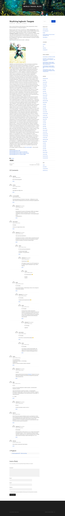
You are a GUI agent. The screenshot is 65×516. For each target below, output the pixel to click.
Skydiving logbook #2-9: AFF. (15, 150)
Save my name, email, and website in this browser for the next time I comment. (24, 491)
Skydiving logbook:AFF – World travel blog (19, 453)
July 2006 (44, 104)
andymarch (18, 23)
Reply (14, 181)
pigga (14, 382)
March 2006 (45, 109)
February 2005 (45, 130)
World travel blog (32, 6)
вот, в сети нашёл (28, 147)
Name (11, 478)
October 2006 (45, 98)
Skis (43, 46)
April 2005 (44, 126)
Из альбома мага (45, 30)
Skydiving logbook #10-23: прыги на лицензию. (18, 151)
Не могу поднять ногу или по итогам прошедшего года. (48, 35)
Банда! (44, 32)
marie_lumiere (15, 221)
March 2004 (45, 150)
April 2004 (44, 148)
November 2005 (45, 113)
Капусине (29, 374)
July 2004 (44, 143)
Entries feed (44, 166)
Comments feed (45, 168)
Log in (44, 164)
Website (11, 487)
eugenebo (14, 176)
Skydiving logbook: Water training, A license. (49, 64)
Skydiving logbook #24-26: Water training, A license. (19, 153)
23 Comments (24, 23)
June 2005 (44, 122)
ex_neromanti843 (16, 195)
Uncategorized (45, 49)
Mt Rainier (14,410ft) (52, 56)
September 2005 (45, 117)
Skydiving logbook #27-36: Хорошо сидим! (18, 154)
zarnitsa (14, 185)
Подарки (12, 164)
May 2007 (44, 89)
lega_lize (14, 412)
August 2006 (45, 102)
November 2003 (45, 157)
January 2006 (45, 111)
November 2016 (45, 78)
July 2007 (44, 87)
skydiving (11, 160)
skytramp (14, 440)
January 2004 (45, 154)
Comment (11, 467)
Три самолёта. (45, 37)
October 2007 (45, 85)
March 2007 (45, 93)
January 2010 (45, 82)
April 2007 (44, 91)
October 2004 (45, 137)
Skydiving (12, 158)
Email (11, 482)
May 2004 (44, 146)
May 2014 (44, 80)
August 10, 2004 (12, 23)
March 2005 (45, 128)
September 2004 (45, 139)
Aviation (44, 44)
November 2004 (45, 135)
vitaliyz (20, 245)
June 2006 (44, 106)
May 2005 (44, 124)
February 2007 (45, 95)
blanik (17, 282)
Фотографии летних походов (34, 164)
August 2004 (45, 141)
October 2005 (45, 115)
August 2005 (45, 119)
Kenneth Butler (45, 56)
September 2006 (45, 100)
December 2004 (45, 133)
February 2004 (45, 152)
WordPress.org (45, 170)
